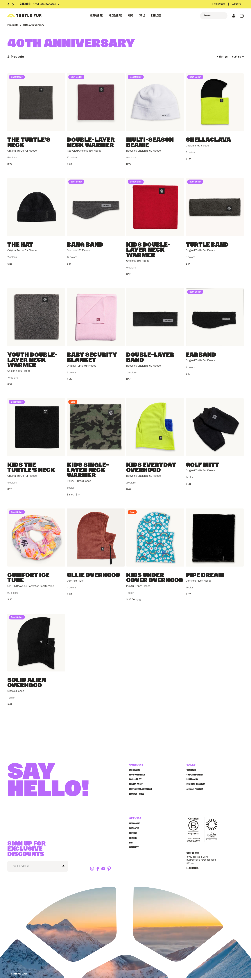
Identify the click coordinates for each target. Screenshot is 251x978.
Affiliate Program (195, 789)
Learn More (193, 868)
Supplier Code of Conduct (140, 789)
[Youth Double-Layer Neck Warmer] (36, 317)
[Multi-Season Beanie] (155, 102)
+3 (170, 157)
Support (236, 4)
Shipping (133, 833)
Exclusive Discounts (196, 784)
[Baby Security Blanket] (96, 317)
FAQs (131, 842)
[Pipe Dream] (215, 537)
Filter (220, 56)
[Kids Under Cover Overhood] (155, 537)
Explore (156, 15)
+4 (110, 157)
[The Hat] (36, 207)
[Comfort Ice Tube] (36, 537)
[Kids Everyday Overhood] (155, 427)
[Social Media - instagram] (92, 868)
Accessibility (135, 779)
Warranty (134, 847)
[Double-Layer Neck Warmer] (96, 102)
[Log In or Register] (234, 16)
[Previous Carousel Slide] (8, 4)
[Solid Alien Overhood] (36, 643)
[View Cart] (242, 15)
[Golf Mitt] (215, 427)
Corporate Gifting (195, 774)
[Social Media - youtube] (103, 868)
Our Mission (134, 770)
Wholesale (191, 770)
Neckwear (115, 15)
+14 (52, 593)
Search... (209, 15)
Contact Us (134, 828)
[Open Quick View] (60, 125)
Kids (130, 15)
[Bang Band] (96, 207)
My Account (134, 823)
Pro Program (192, 779)
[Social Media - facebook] (98, 869)
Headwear (96, 15)
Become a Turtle (136, 794)
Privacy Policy (136, 784)
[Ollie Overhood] (96, 537)
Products (13, 25)
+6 (110, 257)
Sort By (236, 56)
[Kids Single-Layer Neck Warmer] (96, 427)
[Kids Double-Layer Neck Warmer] (155, 207)
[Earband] (215, 317)
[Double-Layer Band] (155, 317)
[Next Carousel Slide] (13, 4)
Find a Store (218, 4)
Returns (133, 838)
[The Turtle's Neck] (36, 102)
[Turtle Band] (215, 207)
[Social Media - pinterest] (109, 868)
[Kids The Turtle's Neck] (36, 427)
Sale (142, 15)
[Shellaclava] (215, 102)
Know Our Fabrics (137, 774)
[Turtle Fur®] (33, 15)
